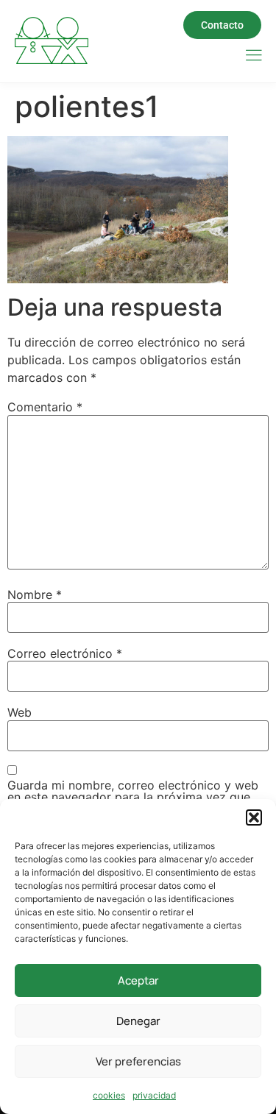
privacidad (154, 1095)
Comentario (44, 407)
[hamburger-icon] (253, 56)
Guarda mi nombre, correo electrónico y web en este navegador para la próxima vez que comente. (132, 797)
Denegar (138, 1021)
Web (19, 712)
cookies (109, 1095)
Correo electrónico (64, 653)
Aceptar (138, 980)
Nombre (34, 594)
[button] (254, 817)
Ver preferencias (138, 1061)
